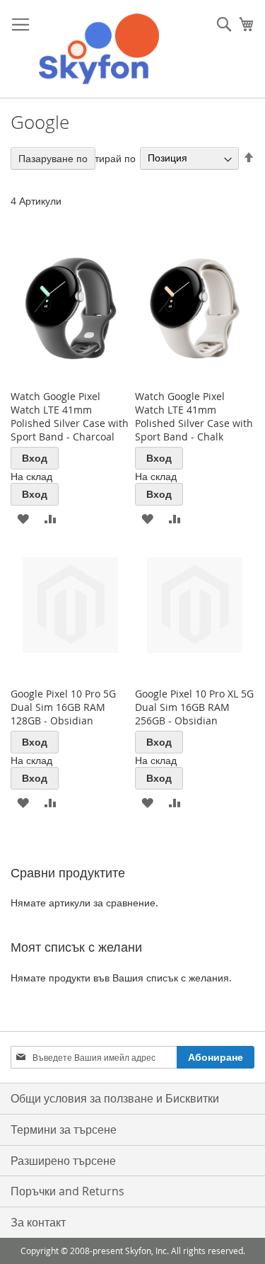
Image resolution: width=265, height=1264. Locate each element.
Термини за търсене (64, 1129)
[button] (23, 518)
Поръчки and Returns (67, 1191)
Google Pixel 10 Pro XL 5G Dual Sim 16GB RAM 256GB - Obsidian (194, 707)
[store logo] (99, 49)
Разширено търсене (63, 1160)
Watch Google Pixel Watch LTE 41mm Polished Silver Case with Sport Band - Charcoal (70, 416)
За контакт (38, 1222)
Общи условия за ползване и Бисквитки (115, 1098)
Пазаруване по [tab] (53, 158)
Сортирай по (106, 157)
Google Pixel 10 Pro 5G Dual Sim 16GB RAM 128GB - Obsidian (63, 707)
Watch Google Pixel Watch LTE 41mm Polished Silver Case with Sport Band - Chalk (194, 416)
